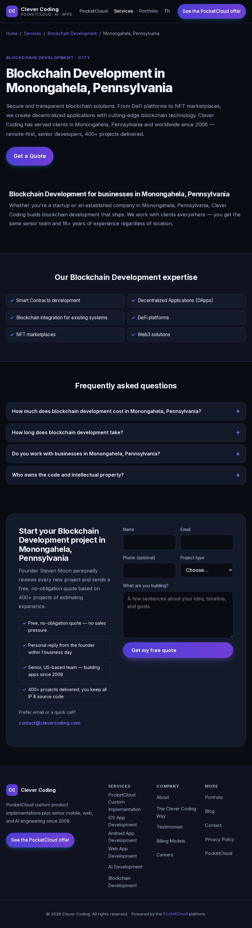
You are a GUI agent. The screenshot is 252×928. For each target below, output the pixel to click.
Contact (213, 825)
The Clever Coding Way (176, 812)
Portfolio (148, 11)
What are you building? (145, 585)
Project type (192, 557)
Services (123, 11)
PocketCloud (94, 11)
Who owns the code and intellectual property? (68, 475)
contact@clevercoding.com (50, 722)
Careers (164, 855)
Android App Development (122, 837)
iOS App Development (122, 821)
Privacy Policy (219, 839)
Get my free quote (154, 650)
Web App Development (122, 852)
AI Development (125, 867)
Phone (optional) (139, 557)
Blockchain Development (72, 33)
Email (185, 529)
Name (128, 529)
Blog (210, 811)
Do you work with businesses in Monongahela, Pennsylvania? (86, 453)
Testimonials (169, 827)
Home (12, 33)
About (162, 797)
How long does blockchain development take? (67, 432)
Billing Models (170, 841)
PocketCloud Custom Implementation (124, 802)
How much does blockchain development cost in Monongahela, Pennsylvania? (106, 411)
